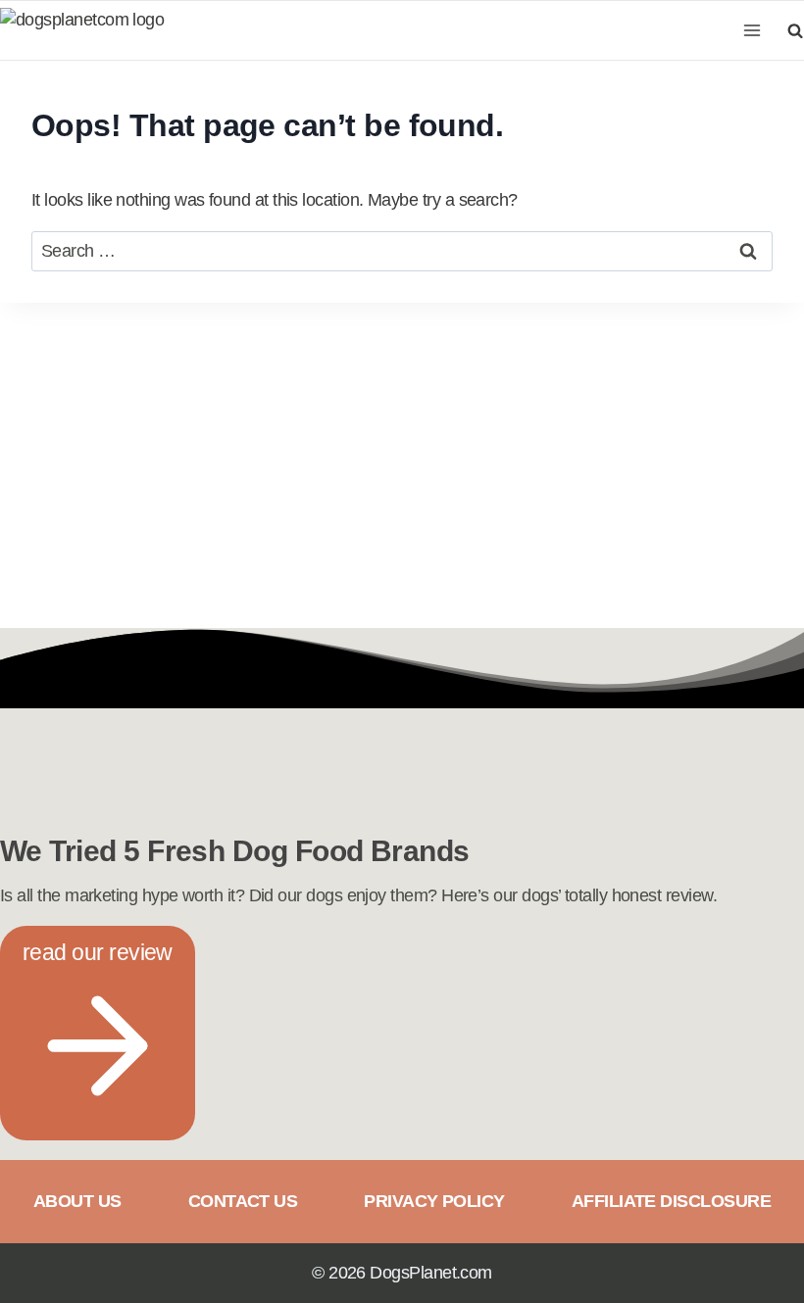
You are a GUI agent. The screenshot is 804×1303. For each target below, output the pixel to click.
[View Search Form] (792, 30)
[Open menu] (752, 30)
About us (77, 1201)
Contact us (243, 1201)
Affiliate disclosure (671, 1201)
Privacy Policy (434, 1201)
